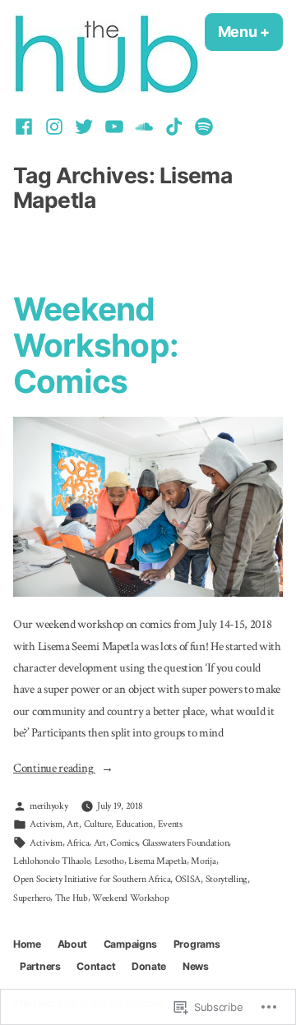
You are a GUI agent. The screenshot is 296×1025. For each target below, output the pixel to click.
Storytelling (226, 878)
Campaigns (130, 944)
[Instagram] (54, 126)
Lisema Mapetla (157, 860)
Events (170, 823)
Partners (40, 966)
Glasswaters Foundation (185, 842)
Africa (78, 842)
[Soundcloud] (144, 126)
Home (27, 944)
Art (73, 823)
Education (134, 823)
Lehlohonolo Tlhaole (51, 860)
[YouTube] (114, 126)
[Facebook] (26, 126)
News (196, 966)
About (73, 944)
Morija (203, 860)
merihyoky (48, 805)
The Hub (71, 897)
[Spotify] (202, 126)
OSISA (188, 878)
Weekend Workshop (130, 897)
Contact (95, 966)
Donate (149, 966)
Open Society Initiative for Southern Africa (91, 878)
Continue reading (54, 769)
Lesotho (109, 860)
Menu (250, 31)
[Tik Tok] (174, 126)
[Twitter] (84, 126)
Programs (196, 944)
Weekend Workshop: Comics (95, 344)
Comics (123, 842)
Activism (46, 823)
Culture (98, 823)
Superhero (31, 897)
